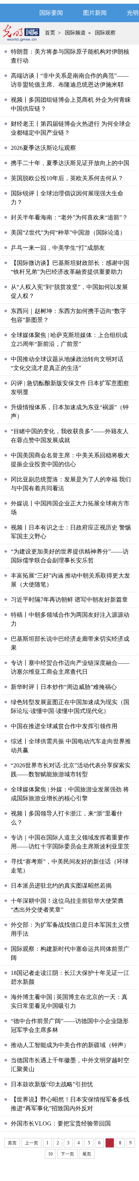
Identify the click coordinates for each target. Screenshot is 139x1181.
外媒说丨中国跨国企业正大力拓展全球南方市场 (70, 507)
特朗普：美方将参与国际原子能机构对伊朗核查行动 (70, 56)
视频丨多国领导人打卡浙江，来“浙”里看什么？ (67, 817)
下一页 (67, 1154)
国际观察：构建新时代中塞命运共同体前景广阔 (70, 953)
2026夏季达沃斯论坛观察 (43, 148)
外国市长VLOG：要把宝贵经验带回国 (61, 1123)
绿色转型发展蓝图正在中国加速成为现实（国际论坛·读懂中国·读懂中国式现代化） (70, 706)
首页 (50, 33)
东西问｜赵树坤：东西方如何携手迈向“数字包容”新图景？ (68, 315)
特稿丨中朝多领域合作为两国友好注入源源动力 (70, 619)
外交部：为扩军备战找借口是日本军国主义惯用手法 (70, 929)
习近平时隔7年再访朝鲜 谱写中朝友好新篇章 (69, 599)
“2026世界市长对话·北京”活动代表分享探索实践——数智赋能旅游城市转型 (70, 769)
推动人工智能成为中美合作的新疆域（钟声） (70, 1045)
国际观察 (105, 33)
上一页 (31, 1142)
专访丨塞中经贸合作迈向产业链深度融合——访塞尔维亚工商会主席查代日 (70, 667)
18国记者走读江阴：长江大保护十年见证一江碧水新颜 (70, 977)
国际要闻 (51, 13)
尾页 (86, 1154)
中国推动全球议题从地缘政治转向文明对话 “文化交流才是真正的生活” (67, 363)
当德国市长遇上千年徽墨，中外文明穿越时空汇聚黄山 (70, 1064)
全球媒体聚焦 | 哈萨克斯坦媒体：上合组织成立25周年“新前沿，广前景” (69, 339)
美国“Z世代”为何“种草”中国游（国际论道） (68, 232)
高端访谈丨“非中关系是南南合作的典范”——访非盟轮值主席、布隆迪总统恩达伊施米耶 (70, 80)
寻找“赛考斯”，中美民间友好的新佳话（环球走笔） (70, 866)
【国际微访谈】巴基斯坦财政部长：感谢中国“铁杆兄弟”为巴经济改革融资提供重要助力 (70, 267)
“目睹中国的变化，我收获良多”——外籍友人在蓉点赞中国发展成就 (70, 435)
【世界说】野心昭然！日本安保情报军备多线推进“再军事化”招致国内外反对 (70, 1103)
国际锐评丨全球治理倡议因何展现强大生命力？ (67, 197)
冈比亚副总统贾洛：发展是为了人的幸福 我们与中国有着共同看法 (71, 483)
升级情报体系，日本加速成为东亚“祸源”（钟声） (70, 411)
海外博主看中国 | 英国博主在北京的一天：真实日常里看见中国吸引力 (69, 1001)
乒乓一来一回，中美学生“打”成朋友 (58, 248)
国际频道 (75, 33)
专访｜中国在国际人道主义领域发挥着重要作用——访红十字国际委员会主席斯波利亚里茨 (70, 841)
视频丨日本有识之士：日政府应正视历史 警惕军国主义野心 (71, 531)
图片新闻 (95, 13)
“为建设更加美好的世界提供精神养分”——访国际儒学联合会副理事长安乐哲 (70, 555)
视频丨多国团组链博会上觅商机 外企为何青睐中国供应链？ (71, 104)
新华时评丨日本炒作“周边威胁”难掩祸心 (64, 687)
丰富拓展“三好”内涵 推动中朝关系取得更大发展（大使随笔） (70, 580)
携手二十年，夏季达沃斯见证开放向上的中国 (70, 163)
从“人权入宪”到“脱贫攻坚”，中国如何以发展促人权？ (69, 291)
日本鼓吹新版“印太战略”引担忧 (52, 1084)
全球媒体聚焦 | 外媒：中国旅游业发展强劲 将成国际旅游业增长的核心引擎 (70, 793)
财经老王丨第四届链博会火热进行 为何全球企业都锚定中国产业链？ (71, 128)
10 (50, 1154)
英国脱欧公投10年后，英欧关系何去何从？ (67, 178)
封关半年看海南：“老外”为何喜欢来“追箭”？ (69, 217)
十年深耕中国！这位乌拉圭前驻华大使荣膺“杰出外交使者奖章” (67, 905)
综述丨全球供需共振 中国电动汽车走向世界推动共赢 (71, 745)
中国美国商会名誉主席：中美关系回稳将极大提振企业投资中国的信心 (70, 459)
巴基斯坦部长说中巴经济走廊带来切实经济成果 (70, 643)
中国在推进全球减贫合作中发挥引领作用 (64, 726)
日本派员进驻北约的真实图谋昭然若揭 (61, 885)
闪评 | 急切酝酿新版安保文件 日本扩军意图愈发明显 (70, 387)
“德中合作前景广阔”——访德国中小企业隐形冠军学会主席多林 (70, 1025)
